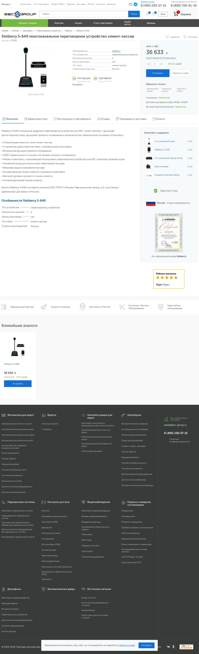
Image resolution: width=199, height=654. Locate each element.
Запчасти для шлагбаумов (133, 480)
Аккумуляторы (88, 610)
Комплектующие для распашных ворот (96, 438)
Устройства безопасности (14, 470)
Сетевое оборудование (92, 557)
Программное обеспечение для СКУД (57, 573)
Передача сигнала (90, 545)
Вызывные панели (10, 609)
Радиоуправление (10, 464)
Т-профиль (47, 429)
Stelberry (116, 51)
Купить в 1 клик (181, 73)
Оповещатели (128, 516)
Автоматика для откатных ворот (17, 424)
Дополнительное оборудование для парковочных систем (17, 530)
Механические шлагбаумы (133, 435)
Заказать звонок (147, 2)
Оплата (91, 4)
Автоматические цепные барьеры (137, 485)
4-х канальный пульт (165, 141)
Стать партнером (41, 4)
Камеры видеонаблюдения (94, 516)
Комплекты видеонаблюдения (95, 511)
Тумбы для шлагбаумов (132, 440)
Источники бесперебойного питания (95, 604)
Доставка (81, 4)
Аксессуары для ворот (92, 451)
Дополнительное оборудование (17, 486)
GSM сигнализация (130, 533)
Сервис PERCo (58, 4)
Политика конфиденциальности (179, 440)
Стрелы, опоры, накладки (133, 446)
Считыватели (48, 539)
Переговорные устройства (14, 614)
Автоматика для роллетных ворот (17, 440)
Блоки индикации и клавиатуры (136, 544)
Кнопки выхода (49, 550)
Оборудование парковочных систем (15, 517)
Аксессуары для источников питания (94, 616)
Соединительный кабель (167, 175)
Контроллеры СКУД (51, 544)
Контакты (101, 4)
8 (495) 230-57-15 (153, 5)
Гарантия (71, 4)
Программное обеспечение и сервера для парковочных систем (18, 523)
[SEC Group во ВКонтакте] (168, 646)
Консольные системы (12, 481)
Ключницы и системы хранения (57, 567)
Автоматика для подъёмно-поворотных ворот (14, 446)
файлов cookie (127, 645)
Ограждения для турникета (54, 516)
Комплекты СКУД (50, 522)
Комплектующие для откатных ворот (95, 431)
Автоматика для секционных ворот (18, 435)
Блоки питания (88, 598)
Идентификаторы (50, 555)
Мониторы (86, 540)
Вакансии (111, 4)
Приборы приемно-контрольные (137, 527)
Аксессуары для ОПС (131, 562)
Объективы (86, 534)
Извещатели (127, 511)
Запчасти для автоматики (14, 492)
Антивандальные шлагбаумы (134, 429)
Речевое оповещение (131, 522)
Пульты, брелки (9, 458)
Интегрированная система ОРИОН (134, 550)
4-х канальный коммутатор (168, 158)
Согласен (146, 645)
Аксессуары (87, 551)
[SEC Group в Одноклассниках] (173, 646)
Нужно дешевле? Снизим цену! (161, 58)
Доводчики (47, 527)
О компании (25, 4)
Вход (163, 14)
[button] (130, 4)
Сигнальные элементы (12, 475)
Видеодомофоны (10, 603)
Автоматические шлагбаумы (134, 424)
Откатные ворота (50, 424)
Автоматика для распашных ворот (18, 429)
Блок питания (161, 166)
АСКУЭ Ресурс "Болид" (132, 557)
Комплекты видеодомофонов (16, 598)
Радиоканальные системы (133, 539)
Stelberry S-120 (162, 149)
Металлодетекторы (51, 561)
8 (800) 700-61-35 (184, 5)
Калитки (45, 511)
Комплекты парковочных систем (17, 511)
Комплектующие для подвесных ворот (96, 444)
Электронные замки (51, 533)
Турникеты (47, 579)
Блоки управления (10, 453)
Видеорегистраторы (91, 522)
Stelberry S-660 (11, 364)
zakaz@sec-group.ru (175, 424)
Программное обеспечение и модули (95, 528)
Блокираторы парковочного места (18, 537)
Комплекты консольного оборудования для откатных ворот (97, 424)
